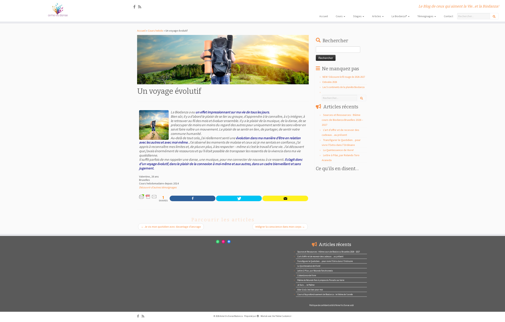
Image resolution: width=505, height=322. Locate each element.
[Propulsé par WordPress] (257, 315)
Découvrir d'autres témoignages (158, 187)
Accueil (323, 16)
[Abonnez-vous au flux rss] (141, 7)
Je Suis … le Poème (305, 285)
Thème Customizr (283, 316)
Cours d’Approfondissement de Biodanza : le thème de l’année (325, 294)
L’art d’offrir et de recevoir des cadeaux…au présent (320, 256)
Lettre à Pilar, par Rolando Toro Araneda (315, 270)
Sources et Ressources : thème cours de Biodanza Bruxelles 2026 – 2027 (342, 120)
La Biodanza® (400, 16)
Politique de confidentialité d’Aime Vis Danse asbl (331, 305)
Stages (357, 16)
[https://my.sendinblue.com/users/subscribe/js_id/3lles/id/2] (285, 198)
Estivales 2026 (330, 82)
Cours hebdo (155, 30)
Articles (377, 16)
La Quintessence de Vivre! (338, 150)
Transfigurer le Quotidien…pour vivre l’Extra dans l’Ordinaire (325, 261)
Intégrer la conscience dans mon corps (280, 226)
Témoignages (425, 16)
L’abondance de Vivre (306, 275)
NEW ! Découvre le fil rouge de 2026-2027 (344, 77)
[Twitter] (239, 198)
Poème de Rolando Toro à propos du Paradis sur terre (320, 280)
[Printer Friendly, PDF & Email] (148, 196)
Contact (448, 16)
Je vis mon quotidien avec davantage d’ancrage (171, 226)
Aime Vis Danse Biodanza (231, 316)
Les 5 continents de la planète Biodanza (344, 87)
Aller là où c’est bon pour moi (310, 289)
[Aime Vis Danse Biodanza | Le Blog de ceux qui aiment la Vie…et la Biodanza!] (58, 10)
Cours (339, 16)
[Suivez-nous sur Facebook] (135, 7)
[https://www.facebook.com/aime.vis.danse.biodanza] (192, 198)
